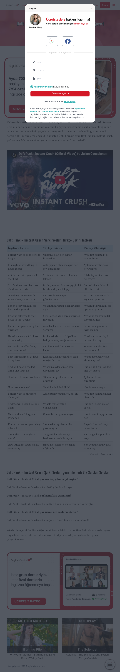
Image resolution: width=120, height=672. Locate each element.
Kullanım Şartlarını (43, 86)
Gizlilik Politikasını (50, 111)
